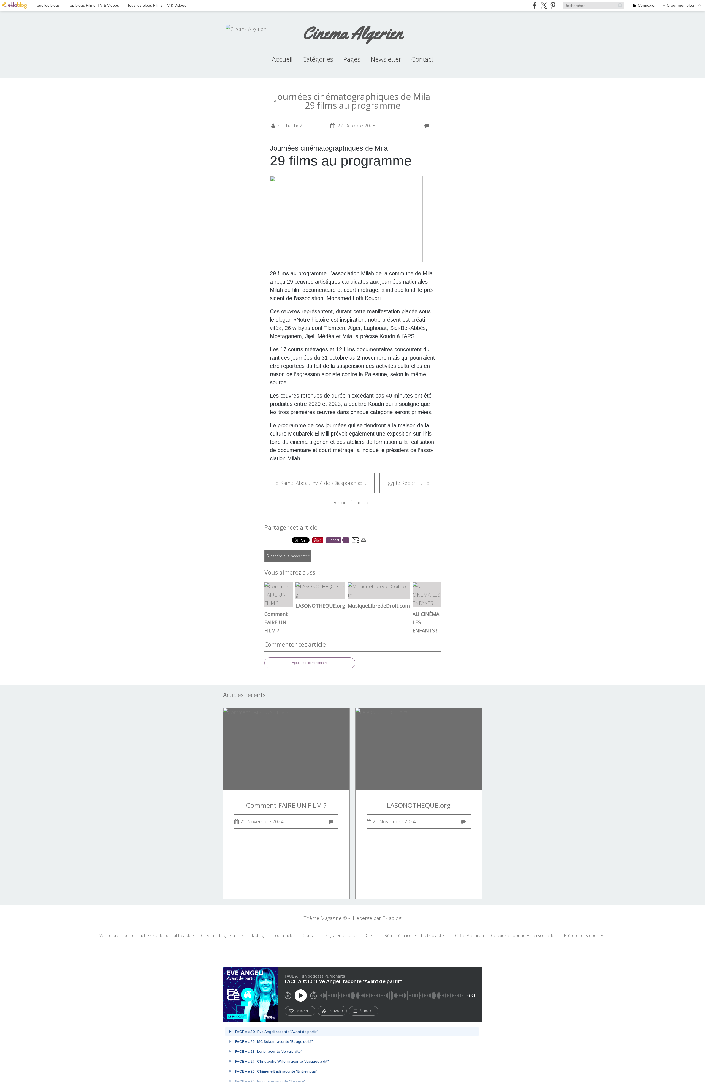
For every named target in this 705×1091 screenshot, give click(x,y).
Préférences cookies (584, 935)
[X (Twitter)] (543, 5)
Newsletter (385, 59)
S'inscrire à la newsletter (288, 556)
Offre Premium (469, 935)
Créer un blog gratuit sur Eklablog (233, 935)
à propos (367, 1011)
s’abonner (303, 1011)
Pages (351, 59)
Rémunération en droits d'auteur (416, 935)
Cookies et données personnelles (524, 935)
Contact (422, 59)
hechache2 (140, 935)
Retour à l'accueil (352, 502)
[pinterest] (552, 5)
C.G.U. (371, 935)
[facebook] (534, 5)
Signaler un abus (342, 935)
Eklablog (391, 918)
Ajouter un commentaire (310, 663)
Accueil (282, 59)
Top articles (284, 935)
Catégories (317, 59)
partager (335, 1011)
